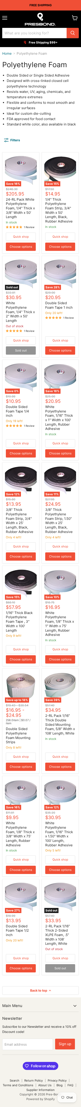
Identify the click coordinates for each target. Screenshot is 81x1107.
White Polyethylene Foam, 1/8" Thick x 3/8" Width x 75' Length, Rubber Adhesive (20, 834)
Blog (59, 1085)
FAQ (70, 1085)
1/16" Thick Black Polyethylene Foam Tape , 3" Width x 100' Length (19, 622)
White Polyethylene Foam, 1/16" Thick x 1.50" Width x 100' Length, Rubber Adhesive (59, 834)
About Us (45, 1085)
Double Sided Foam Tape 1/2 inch (17, 930)
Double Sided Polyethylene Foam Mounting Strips (18, 735)
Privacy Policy (57, 1080)
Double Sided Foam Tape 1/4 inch (17, 411)
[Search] (73, 33)
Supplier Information (40, 1090)
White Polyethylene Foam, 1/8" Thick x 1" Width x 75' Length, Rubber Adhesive (59, 624)
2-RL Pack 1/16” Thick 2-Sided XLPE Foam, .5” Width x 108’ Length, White (57, 935)
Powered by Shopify (40, 1099)
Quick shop (21, 236)
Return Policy (33, 1080)
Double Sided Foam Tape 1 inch (59, 305)
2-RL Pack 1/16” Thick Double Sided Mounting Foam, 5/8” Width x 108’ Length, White (60, 724)
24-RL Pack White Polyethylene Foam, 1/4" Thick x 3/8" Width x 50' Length (20, 208)
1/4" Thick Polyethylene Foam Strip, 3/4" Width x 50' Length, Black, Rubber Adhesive (59, 210)
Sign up (65, 1044)
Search (14, 1080)
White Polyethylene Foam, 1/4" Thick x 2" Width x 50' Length (20, 312)
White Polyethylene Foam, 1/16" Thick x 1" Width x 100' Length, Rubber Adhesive (59, 418)
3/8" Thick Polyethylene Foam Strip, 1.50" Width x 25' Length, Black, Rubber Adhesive (59, 521)
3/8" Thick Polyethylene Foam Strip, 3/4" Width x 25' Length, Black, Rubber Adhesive (19, 521)
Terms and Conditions (18, 1085)
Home (7, 53)
